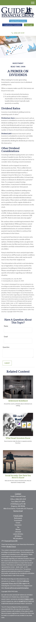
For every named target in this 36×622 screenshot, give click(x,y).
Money (18, 529)
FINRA (26, 599)
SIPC (32, 599)
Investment (18, 520)
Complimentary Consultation (12, 25)
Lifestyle (18, 532)
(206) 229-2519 (19, 33)
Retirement (18, 518)
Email (6, 337)
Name (6, 326)
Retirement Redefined (18, 401)
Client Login (28, 25)
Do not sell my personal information (17, 588)
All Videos (18, 536)
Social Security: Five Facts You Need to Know (18, 476)
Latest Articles (18, 534)
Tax (18, 527)
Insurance (18, 525)
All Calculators (18, 538)
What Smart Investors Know (18, 438)
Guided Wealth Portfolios (18, 21)
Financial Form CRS (10, 541)
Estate (18, 523)
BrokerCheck (11, 546)
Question (6, 347)
